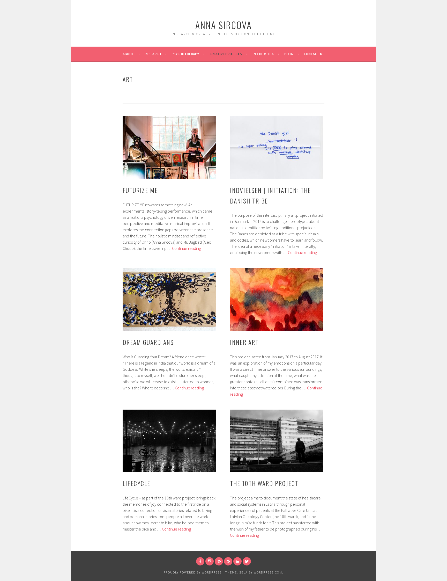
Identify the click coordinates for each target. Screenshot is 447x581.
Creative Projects (226, 54)
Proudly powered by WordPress (193, 572)
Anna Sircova (223, 25)
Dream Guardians (148, 342)
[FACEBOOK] (200, 561)
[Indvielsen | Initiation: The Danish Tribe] (276, 147)
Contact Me (314, 54)
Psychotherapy (185, 54)
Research (153, 54)
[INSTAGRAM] (209, 561)
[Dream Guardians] (169, 299)
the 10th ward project (264, 483)
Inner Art (244, 342)
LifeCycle (136, 483)
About (128, 54)
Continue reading (186, 248)
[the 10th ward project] (276, 441)
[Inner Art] (276, 299)
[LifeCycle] (169, 441)
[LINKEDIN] (237, 561)
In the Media (263, 54)
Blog (288, 54)
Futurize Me (140, 190)
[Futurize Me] (169, 147)
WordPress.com (268, 572)
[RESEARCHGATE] (219, 561)
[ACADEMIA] (228, 561)
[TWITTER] (247, 561)
